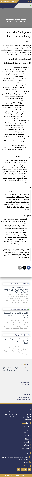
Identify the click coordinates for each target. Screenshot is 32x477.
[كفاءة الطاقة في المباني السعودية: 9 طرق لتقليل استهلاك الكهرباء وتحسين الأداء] (20, 283)
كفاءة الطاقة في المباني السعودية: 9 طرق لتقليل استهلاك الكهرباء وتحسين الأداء (16, 289)
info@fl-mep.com (24, 397)
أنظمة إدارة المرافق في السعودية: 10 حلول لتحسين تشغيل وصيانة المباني (16, 340)
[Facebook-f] (31, 1)
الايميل (27, 394)
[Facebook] (29, 469)
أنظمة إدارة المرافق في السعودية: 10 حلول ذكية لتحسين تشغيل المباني (16, 315)
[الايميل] (29, 390)
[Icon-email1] (21, 1)
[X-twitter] (28, 1)
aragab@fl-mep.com (23, 400)
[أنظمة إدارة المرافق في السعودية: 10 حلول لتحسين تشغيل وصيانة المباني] (20, 335)
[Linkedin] (23, 1)
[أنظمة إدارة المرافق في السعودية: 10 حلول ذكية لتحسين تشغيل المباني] (20, 309)
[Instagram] (26, 1)
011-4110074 (26, 384)
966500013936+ (25, 382)
